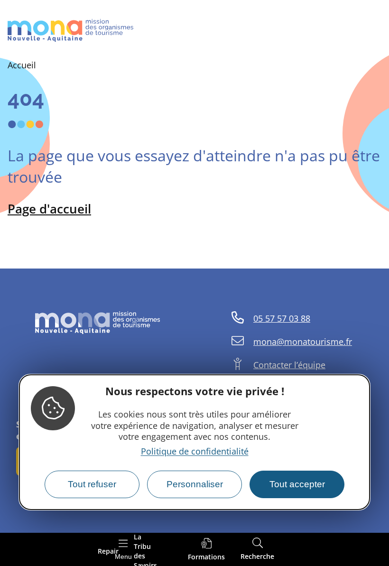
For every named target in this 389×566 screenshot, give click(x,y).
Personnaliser (195, 484)
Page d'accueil (49, 208)
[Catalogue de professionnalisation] (206, 549)
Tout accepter (297, 484)
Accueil (22, 65)
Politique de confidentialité (195, 451)
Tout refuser (92, 484)
